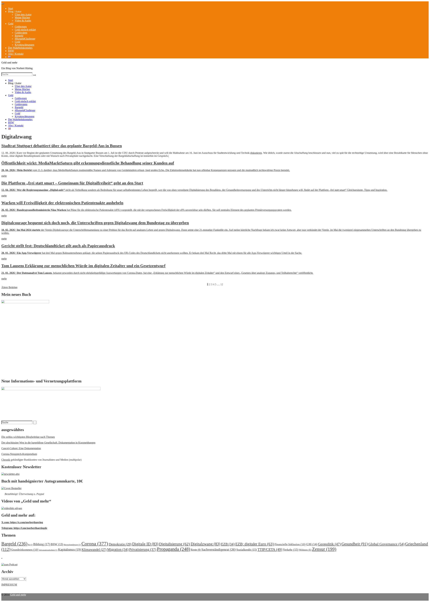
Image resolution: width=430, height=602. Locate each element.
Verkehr (290, 549)
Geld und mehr (18, 594)
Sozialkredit (246, 549)
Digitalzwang (205, 544)
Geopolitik (329, 544)
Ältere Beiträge (9, 287)
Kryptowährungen (24, 44)
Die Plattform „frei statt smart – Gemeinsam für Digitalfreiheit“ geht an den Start (72, 183)
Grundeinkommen (24, 549)
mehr (4, 175)
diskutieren (256, 152)
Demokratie (120, 544)
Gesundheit (354, 544)
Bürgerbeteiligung (72, 545)
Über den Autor (23, 14)
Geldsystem (21, 32)
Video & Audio (23, 20)
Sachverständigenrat (218, 549)
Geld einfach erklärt (25, 29)
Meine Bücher (22, 17)
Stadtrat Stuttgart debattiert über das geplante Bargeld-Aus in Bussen (61, 146)
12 (221, 284)
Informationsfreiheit (48, 550)
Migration (117, 549)
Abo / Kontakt (15, 53)
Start (10, 8)
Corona (94, 543)
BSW (11, 50)
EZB (228, 544)
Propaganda (173, 549)
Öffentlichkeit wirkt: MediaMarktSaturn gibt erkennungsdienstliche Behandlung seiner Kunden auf (87, 163)
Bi (30, 545)
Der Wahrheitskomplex (20, 47)
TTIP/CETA (269, 549)
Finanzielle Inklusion (290, 544)
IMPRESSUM (9, 584)
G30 (311, 544)
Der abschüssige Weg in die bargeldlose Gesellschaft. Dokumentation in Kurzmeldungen (48, 442)
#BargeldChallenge (25, 38)
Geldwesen (21, 26)
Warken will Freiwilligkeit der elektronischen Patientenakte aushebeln (62, 203)
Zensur (324, 549)
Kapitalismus (69, 549)
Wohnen (305, 549)
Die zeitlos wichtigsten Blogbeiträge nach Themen (28, 436)
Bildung (41, 544)
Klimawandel (94, 549)
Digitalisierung (174, 544)
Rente (196, 549)
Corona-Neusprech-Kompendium (19, 454)
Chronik (5, 459)
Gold (17, 41)
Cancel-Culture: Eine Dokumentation (21, 448)
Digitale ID (145, 544)
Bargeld (19, 35)
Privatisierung (142, 549)
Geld (10, 23)
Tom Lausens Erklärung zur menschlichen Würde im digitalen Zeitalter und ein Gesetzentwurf (83, 266)
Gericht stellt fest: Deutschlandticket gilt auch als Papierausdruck (58, 246)
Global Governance (386, 544)
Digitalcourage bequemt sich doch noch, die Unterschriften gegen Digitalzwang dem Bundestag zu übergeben (95, 223)
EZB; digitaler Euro (254, 544)
